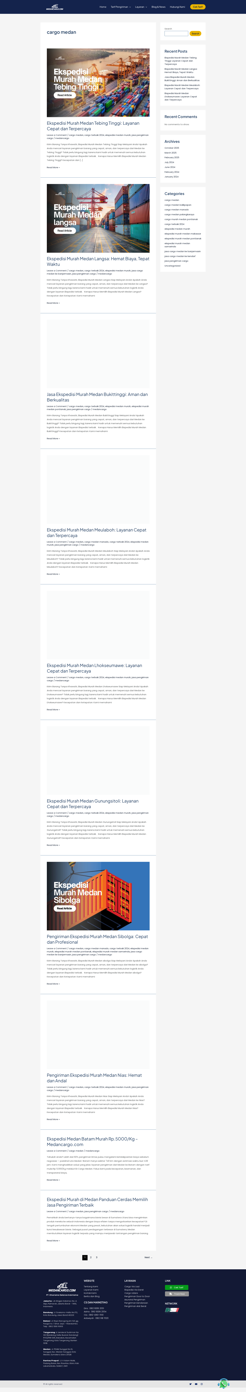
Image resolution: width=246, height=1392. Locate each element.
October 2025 (172, 147)
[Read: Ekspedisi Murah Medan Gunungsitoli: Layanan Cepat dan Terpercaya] (98, 760)
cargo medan (76, 135)
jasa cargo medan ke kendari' (180, 256)
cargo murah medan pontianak (181, 219)
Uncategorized (172, 265)
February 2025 (172, 157)
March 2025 (171, 152)
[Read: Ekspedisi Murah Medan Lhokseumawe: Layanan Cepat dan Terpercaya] (98, 624)
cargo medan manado (96, 541)
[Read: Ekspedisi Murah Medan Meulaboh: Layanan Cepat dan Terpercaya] (98, 489)
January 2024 (172, 176)
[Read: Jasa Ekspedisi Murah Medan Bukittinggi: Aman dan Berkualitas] (98, 353)
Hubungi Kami (177, 6)
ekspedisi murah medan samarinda (111, 951)
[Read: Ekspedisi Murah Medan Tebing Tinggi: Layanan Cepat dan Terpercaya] (98, 82)
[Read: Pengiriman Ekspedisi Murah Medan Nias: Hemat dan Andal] (98, 1034)
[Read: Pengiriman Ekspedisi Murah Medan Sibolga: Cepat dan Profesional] (98, 895)
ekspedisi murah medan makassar (183, 233)
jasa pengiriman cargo (84, 273)
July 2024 (169, 162)
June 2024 (170, 167)
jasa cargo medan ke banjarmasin (183, 251)
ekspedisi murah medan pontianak (73, 951)
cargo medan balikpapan (178, 204)
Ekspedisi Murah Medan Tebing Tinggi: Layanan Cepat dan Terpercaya (181, 61)
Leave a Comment (57, 135)
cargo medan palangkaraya (179, 214)
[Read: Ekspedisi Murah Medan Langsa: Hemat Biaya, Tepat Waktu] (98, 218)
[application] (129, 7)
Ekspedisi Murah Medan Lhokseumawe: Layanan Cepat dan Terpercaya (181, 96)
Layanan (139, 6)
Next (149, 1257)
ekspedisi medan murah (118, 135)
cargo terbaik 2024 (94, 135)
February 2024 (172, 171)
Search (168, 28)
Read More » (53, 167)
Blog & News (158, 6)
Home (103, 6)
